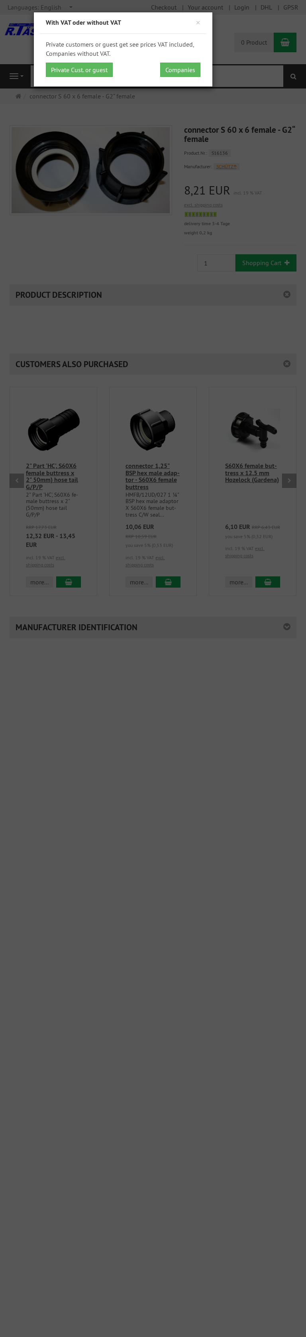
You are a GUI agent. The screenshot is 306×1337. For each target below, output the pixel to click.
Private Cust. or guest (79, 70)
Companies (180, 70)
